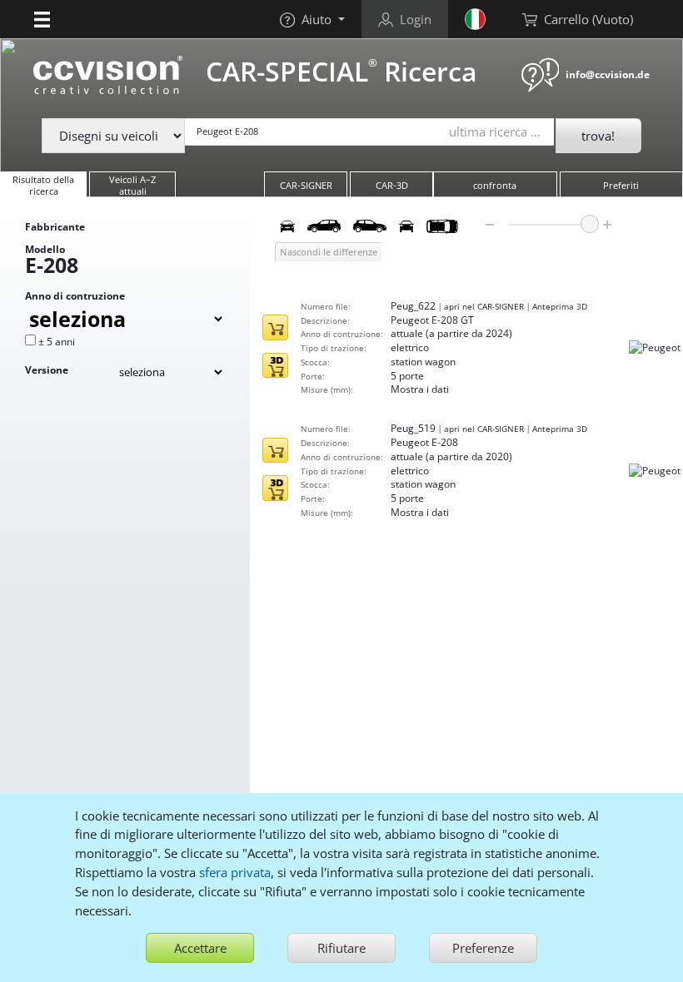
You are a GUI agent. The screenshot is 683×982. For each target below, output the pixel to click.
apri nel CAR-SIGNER (484, 306)
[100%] (590, 224)
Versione (46, 370)
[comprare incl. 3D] (274, 365)
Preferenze (483, 948)
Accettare (200, 948)
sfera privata (235, 872)
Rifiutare (341, 948)
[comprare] (274, 327)
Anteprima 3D (559, 306)
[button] (42, 19)
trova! (598, 135)
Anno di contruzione (75, 296)
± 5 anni (56, 342)
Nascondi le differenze (328, 252)
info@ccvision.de (608, 74)
